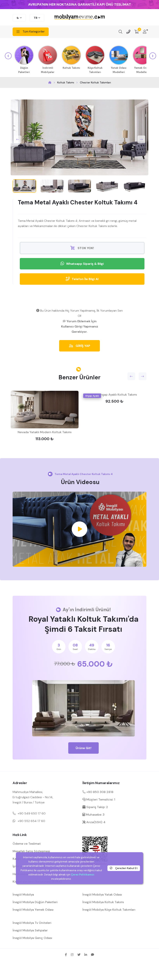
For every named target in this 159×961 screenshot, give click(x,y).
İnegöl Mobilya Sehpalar (30, 930)
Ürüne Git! (83, 748)
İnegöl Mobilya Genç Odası (32, 938)
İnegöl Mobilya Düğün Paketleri (35, 902)
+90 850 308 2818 (99, 792)
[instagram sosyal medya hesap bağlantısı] (72, 954)
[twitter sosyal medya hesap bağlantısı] (78, 954)
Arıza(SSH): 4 (95, 822)
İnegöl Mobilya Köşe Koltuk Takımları (108, 910)
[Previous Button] (18, 139)
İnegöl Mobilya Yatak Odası (102, 894)
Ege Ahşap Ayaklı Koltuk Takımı (114, 395)
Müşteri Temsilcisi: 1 (100, 799)
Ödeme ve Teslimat (27, 844)
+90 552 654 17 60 (31, 821)
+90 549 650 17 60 (32, 813)
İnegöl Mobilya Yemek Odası (33, 910)
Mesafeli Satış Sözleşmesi (31, 851)
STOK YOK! (85, 248)
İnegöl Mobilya (23, 894)
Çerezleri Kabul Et (126, 868)
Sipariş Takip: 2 (97, 807)
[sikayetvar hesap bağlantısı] (92, 954)
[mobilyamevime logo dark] (79, 17)
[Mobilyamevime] (49, 82)
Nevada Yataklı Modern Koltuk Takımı (45, 432)
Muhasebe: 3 (95, 815)
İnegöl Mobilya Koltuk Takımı (103, 902)
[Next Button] (141, 139)
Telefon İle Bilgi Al (85, 279)
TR (35, 18)
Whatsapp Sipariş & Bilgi (85, 264)
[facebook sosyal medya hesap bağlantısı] (66, 954)
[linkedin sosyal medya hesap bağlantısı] (85, 954)
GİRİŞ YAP (82, 346)
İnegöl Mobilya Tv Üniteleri (32, 923)
